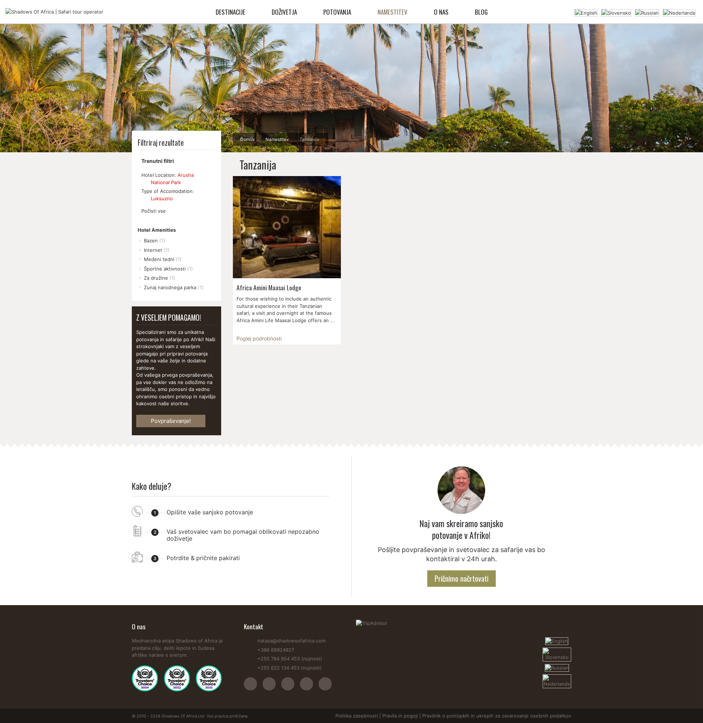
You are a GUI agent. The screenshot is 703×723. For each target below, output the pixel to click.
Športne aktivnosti (168, 269)
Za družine (159, 278)
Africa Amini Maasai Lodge (269, 287)
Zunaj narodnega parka (174, 287)
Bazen (154, 240)
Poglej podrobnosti (259, 338)
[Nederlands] (679, 12)
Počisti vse (153, 211)
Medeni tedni (163, 259)
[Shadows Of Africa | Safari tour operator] (54, 11)
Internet (157, 250)
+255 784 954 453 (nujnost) (289, 658)
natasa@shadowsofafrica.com (291, 641)
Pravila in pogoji (400, 716)
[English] (586, 12)
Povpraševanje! (171, 420)
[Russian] (647, 12)
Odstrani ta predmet (144, 182)
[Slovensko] (616, 12)
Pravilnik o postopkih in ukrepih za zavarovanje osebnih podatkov (496, 716)
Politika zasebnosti (356, 716)
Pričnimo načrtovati (461, 578)
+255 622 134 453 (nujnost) (289, 668)
